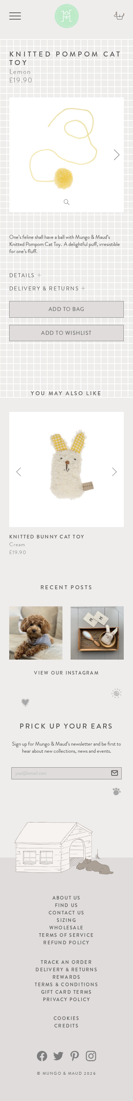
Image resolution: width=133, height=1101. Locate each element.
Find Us (66, 905)
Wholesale (66, 927)
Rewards (66, 977)
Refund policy (66, 942)
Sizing (66, 920)
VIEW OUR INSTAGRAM (66, 673)
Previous (18, 471)
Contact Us (67, 912)
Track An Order (66, 962)
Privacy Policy (66, 999)
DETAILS (23, 275)
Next (114, 471)
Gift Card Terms (66, 992)
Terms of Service (66, 935)
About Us (66, 898)
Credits (66, 1025)
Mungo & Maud (63, 1073)
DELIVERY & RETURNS (45, 288)
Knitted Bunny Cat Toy (46, 536)
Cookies (67, 1018)
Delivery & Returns (66, 969)
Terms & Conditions (66, 984)
